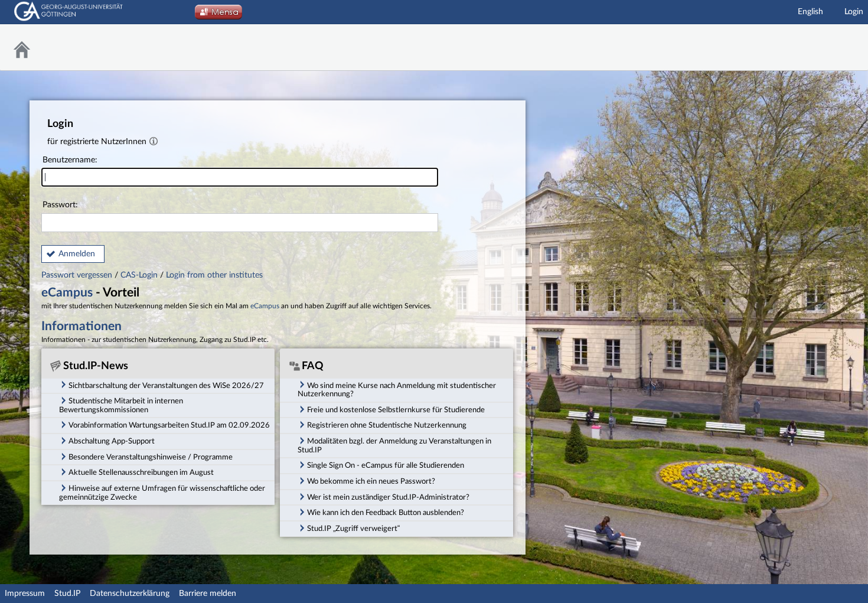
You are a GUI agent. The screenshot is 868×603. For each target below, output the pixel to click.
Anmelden (76, 254)
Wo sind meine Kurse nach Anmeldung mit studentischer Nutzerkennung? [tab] (397, 390)
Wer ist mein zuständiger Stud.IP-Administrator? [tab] (388, 497)
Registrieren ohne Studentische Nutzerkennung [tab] (386, 425)
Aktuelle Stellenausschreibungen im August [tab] (141, 472)
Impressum (25, 593)
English (810, 12)
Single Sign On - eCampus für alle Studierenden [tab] (385, 465)
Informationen (81, 326)
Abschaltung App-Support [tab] (111, 441)
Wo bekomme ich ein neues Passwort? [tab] (371, 481)
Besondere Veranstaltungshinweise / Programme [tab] (150, 457)
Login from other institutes (214, 275)
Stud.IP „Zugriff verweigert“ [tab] (353, 528)
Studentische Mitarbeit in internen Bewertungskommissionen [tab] (121, 405)
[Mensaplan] (218, 15)
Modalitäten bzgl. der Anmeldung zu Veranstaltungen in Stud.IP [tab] (394, 445)
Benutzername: (70, 160)
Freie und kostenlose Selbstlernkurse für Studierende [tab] (396, 410)
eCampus (67, 292)
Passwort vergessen (78, 275)
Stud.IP (67, 593)
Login (853, 12)
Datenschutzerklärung (129, 593)
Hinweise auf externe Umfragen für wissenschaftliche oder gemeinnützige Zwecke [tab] (162, 492)
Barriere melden (207, 593)
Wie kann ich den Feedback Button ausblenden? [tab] (385, 513)
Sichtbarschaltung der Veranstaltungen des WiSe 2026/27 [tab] (166, 386)
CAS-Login (139, 275)
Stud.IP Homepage (829, 47)
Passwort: (60, 205)
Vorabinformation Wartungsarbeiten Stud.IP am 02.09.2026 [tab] (169, 425)
